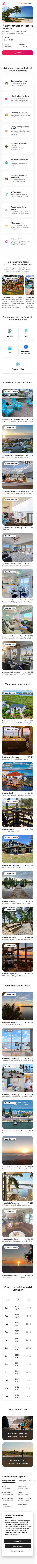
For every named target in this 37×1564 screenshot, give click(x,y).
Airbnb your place (25, 3)
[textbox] (10, 47)
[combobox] (18, 40)
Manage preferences (17, 1551)
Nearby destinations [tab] (8, 1481)
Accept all (18, 1541)
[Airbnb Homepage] (3, 3)
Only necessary (18, 1546)
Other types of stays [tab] (25, 1481)
